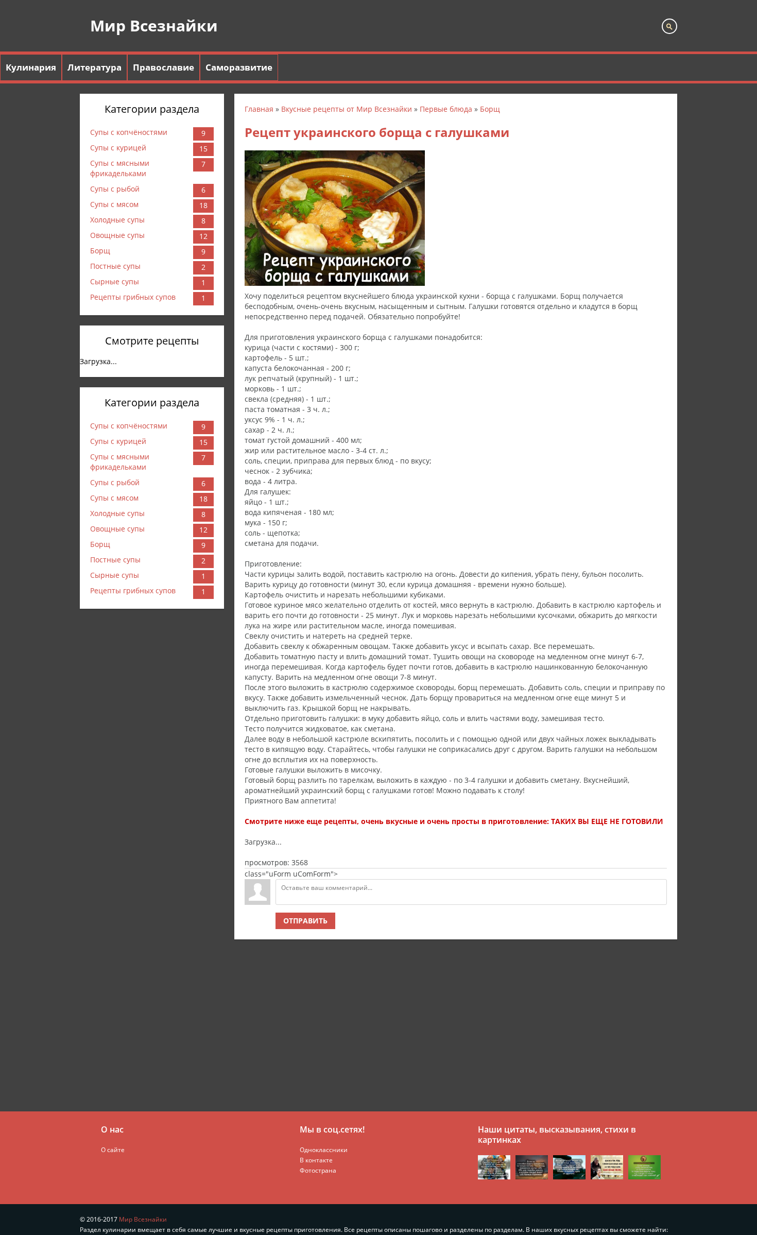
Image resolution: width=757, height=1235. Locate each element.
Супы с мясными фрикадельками (119, 168)
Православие (163, 67)
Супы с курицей (118, 147)
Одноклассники (324, 1149)
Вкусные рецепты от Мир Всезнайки (346, 109)
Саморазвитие (238, 67)
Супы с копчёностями (128, 132)
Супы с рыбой (115, 189)
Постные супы (115, 266)
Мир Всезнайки (154, 25)
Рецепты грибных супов (133, 297)
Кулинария (31, 67)
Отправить (305, 920)
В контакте (316, 1160)
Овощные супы (117, 235)
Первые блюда (446, 109)
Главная (259, 109)
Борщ (100, 250)
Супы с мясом (114, 204)
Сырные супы (114, 281)
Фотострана (318, 1170)
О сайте (113, 1149)
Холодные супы (117, 220)
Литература (94, 67)
